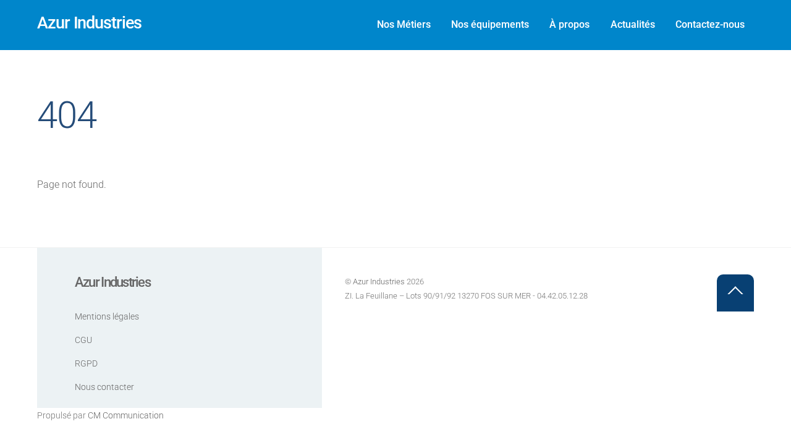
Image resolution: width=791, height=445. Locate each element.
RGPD (86, 363)
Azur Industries (379, 281)
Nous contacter (104, 387)
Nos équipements (490, 24)
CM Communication (126, 415)
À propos (569, 24)
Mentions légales (107, 317)
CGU (83, 340)
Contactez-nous (710, 24)
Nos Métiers (404, 24)
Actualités (633, 24)
